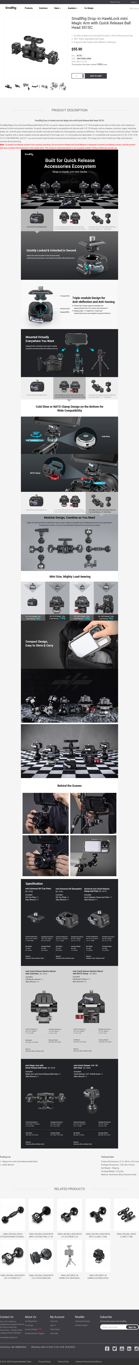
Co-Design (88, 8)
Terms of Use (63, 1362)
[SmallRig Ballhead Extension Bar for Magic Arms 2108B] (12, 1214)
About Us (30, 1317)
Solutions (43, 8)
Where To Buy (115, 2)
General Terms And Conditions (89, 1362)
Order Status (55, 1329)
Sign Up (132, 1327)
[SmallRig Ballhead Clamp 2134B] (126, 1214)
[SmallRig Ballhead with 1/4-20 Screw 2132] (69, 1214)
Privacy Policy (45, 1362)
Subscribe (106, 1317)
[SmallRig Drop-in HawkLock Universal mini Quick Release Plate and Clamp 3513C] (69, 1256)
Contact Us (6, 1317)
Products (29, 8)
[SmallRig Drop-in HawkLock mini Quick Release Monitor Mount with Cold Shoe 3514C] (98, 1256)
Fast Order (54, 1333)
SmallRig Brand (31, 1321)
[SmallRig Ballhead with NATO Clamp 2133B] (98, 1214)
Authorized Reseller (82, 1321)
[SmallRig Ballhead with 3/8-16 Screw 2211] (12, 1256)
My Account (57, 1317)
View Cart (53, 1321)
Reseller (80, 1317)
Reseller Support (81, 1325)
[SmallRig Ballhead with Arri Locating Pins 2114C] (41, 1214)
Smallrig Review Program (34, 1333)
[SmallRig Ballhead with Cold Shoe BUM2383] (41, 1256)
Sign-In (53, 1325)
